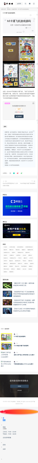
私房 (11, 266)
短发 (31, 263)
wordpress (29, 247)
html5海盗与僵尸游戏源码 (27, 183)
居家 (30, 255)
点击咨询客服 (7, 437)
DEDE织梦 (20, 247)
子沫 (17, 334)
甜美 (20, 263)
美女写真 (24, 266)
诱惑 (18, 269)
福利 (5, 266)
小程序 (18, 255)
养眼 (11, 249)
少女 (24, 255)
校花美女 (17, 260)
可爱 (13, 252)
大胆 (5, 255)
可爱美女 (20, 252)
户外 (19, 258)
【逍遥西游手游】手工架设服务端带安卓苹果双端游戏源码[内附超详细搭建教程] (24, 294)
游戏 (5, 126)
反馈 (4, 444)
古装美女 (7, 252)
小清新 (11, 255)
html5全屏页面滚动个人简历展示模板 (10, 184)
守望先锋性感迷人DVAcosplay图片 (23, 364)
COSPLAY (12, 247)
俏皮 (5, 249)
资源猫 (9, 9)
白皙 (26, 263)
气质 (24, 260)
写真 (18, 249)
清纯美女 (13, 263)
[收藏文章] (10, 173)
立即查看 (19, 390)
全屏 (4, 449)
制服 (23, 249)
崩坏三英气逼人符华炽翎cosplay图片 (24, 355)
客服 (9, 432)
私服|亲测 (14, 9)
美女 (17, 266)
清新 (30, 260)
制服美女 (30, 249)
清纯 (6, 263)
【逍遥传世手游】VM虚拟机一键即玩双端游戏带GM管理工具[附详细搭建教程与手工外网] (24, 302)
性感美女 (13, 258)
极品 (11, 260)
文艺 (31, 258)
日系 (5, 260)
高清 (11, 271)
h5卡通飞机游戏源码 (14, 165)
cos (5, 247)
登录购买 (19, 116)
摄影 (25, 258)
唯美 (28, 252)
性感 (6, 258)
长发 (30, 269)
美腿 (30, 266)
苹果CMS (6, 269)
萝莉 (13, 269)
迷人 (24, 269)
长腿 (5, 271)
